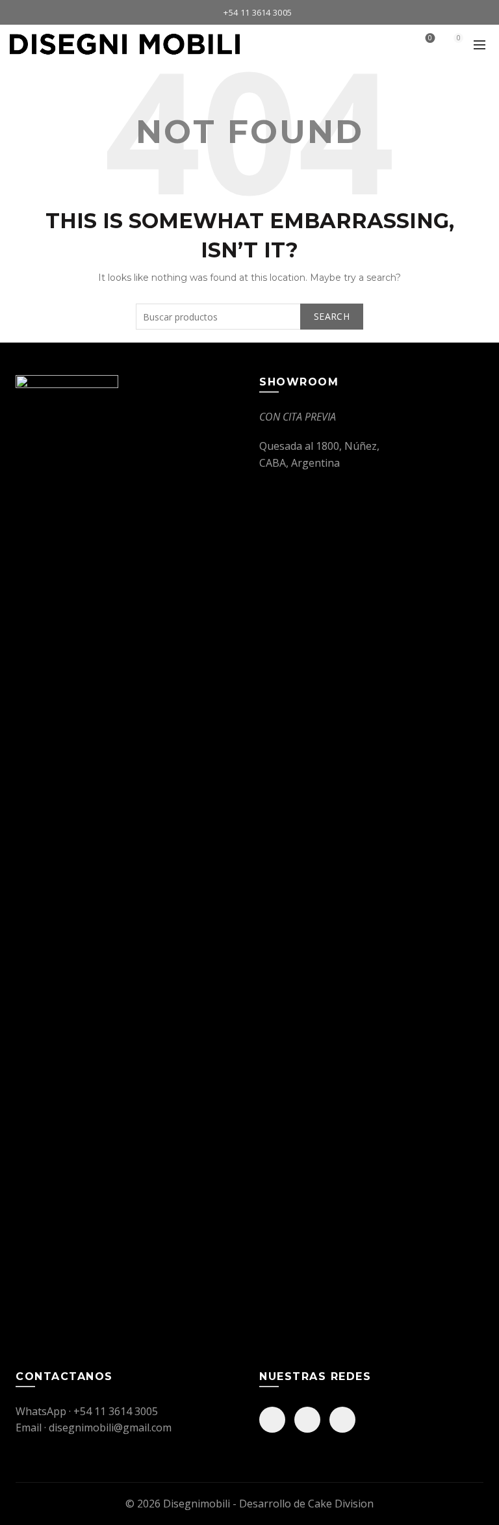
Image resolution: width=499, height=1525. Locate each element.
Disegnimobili (196, 1503)
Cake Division (341, 1503)
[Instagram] (307, 1420)
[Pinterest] (342, 1420)
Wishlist (430, 38)
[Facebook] (272, 1420)
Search (332, 316)
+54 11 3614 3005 (258, 12)
